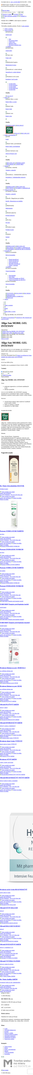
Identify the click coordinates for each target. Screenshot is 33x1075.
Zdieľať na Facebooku (8, 317)
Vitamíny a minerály (11, 170)
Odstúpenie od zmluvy (10, 1037)
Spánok (7, 237)
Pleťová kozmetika (10, 255)
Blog (21, 14)
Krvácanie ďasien (13, 40)
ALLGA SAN (5, 319)
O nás (5, 1028)
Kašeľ (7, 139)
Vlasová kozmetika (10, 271)
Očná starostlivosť (13, 262)
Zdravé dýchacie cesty (11, 153)
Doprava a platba (7, 14)
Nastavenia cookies (9, 1039)
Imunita (6, 166)
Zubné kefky (9, 50)
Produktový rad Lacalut (12, 79)
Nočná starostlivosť (14, 261)
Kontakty (16, 14)
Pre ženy (8, 222)
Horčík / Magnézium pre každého (14, 201)
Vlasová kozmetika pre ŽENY (16, 278)
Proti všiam (11, 277)
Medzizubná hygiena (11, 65)
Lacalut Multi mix (13, 88)
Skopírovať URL (24, 317)
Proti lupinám (12, 275)
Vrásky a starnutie (13, 265)
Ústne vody (8, 58)
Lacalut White (12, 86)
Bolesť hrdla (9, 109)
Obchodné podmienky (10, 1036)
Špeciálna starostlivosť (14, 264)
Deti (10, 39)
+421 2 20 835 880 (15, 2)
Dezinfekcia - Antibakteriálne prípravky (16, 177)
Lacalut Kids (12, 89)
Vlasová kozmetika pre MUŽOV (17, 280)
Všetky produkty (8, 29)
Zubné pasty (9, 34)
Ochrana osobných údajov (11, 1034)
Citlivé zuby (12, 42)
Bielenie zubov (12, 43)
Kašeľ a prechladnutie (10, 135)
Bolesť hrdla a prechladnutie (13, 146)
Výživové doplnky (9, 189)
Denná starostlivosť (14, 259)
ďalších (8, 46)
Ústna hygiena (8, 30)
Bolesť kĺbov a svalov (11, 102)
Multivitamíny (9, 208)
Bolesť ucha (9, 116)
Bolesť (6, 97)
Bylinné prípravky (10, 215)
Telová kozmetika (10, 284)
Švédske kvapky (10, 229)
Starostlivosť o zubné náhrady (13, 72)
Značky (6, 299)
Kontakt (6, 1031)
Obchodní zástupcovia (10, 1030)
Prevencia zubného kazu (15, 45)
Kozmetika (7, 250)
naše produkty (25, 26)
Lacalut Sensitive (13, 85)
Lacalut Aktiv (12, 83)
